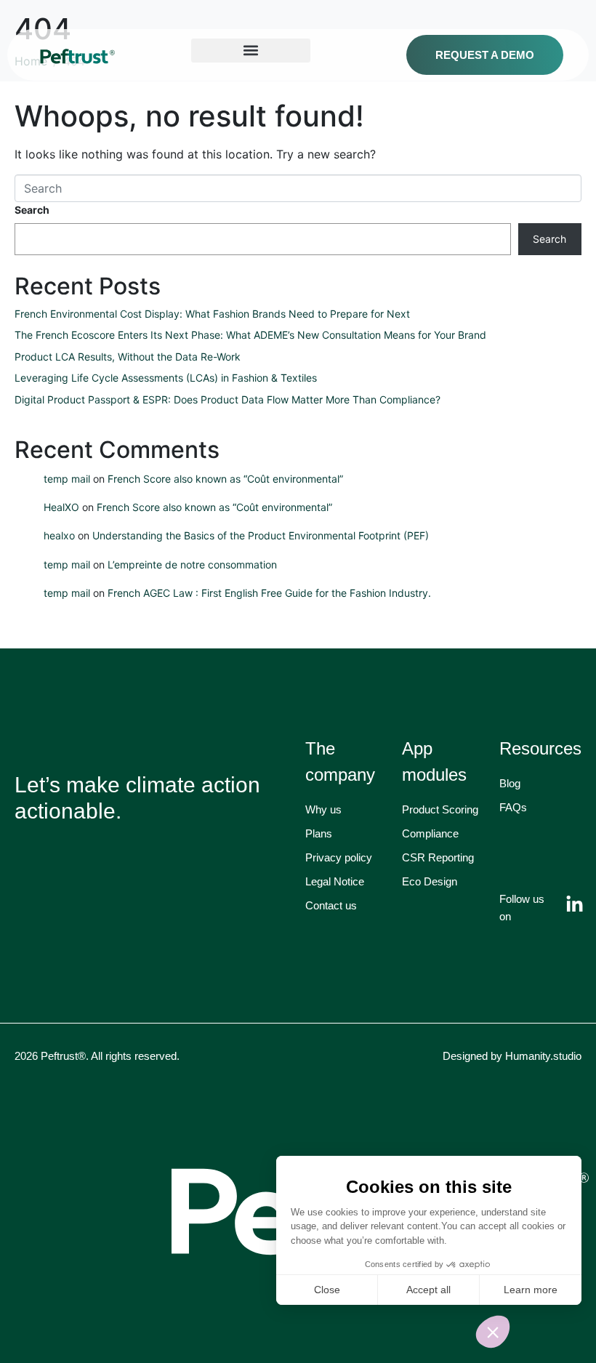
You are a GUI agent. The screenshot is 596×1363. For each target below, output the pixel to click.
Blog (509, 783)
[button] (492, 1331)
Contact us (331, 905)
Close (327, 1289)
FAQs (513, 807)
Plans (318, 833)
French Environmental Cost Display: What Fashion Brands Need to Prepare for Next (212, 313)
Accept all (428, 1289)
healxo (59, 535)
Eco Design (429, 881)
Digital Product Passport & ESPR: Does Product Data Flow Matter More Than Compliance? (227, 399)
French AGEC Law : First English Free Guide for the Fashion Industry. (269, 593)
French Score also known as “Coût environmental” (225, 479)
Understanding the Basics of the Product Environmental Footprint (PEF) (260, 535)
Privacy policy (338, 857)
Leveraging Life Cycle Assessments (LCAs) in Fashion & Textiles (166, 377)
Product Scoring (440, 809)
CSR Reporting (438, 857)
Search (32, 210)
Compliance (430, 833)
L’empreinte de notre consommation (192, 564)
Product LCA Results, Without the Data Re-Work (129, 356)
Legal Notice (334, 881)
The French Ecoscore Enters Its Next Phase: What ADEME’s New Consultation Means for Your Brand (250, 335)
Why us (323, 809)
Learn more (530, 1289)
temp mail (67, 479)
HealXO (61, 507)
